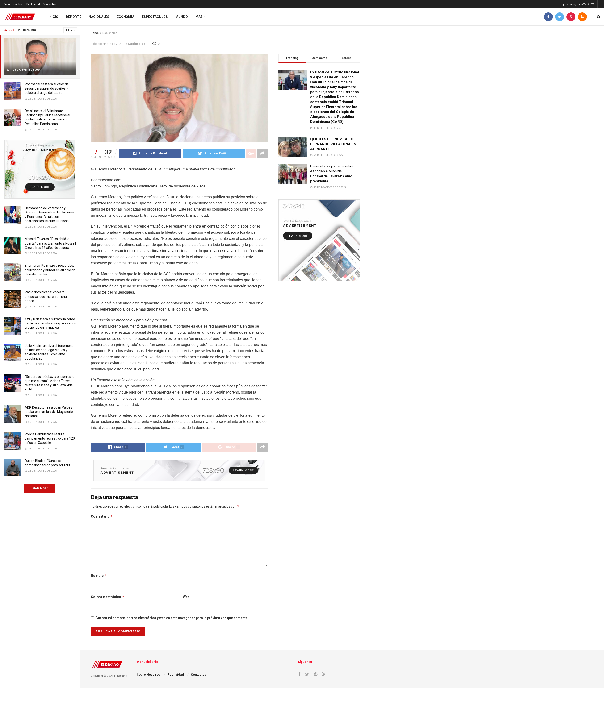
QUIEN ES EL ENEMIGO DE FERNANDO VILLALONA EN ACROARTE (333, 144)
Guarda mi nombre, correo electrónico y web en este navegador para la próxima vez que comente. (172, 618)
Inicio (53, 17)
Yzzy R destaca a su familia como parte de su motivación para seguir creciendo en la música (50, 323)
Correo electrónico (107, 596)
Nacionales (99, 17)
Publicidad (33, 4)
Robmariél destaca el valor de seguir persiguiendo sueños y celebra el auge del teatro (47, 88)
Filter (69, 30)
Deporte (73, 17)
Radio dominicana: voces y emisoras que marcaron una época (46, 296)
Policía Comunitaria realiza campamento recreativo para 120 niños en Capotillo (50, 438)
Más (199, 17)
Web (186, 597)
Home (95, 33)
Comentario (102, 516)
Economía (125, 17)
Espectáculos (155, 17)
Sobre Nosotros (14, 4)
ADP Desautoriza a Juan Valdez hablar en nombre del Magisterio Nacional (49, 412)
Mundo (181, 17)
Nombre (99, 575)
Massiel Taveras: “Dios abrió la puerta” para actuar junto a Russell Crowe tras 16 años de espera (50, 243)
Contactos (49, 4)
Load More (39, 488)
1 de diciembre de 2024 (107, 44)
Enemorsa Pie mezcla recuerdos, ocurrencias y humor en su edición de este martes (50, 270)
